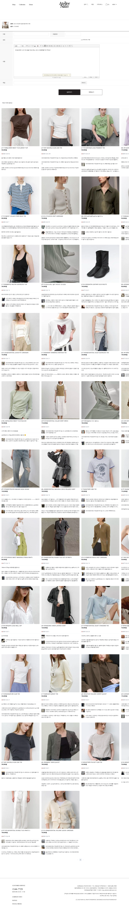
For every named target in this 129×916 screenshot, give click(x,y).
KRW (113, 4)
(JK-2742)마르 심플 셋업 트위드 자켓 (22, 23)
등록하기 (69, 92)
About (31, 4)
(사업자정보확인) (93, 888)
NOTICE (14, 900)
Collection (22, 4)
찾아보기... (84, 82)
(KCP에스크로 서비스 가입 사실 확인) (108, 895)
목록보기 (91, 92)
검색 (85, 4)
